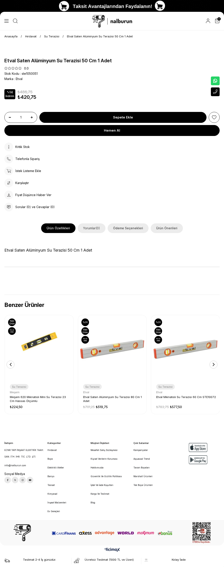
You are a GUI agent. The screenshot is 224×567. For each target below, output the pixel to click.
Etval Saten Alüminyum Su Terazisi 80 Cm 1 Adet (112, 399)
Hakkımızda (97, 467)
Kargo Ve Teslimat (100, 493)
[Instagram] (22, 480)
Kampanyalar (140, 450)
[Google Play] (198, 459)
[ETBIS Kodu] (201, 532)
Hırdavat (52, 450)
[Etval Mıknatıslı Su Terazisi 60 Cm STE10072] (185, 349)
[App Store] (198, 447)
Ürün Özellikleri (58, 228)
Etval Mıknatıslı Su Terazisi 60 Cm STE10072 (186, 397)
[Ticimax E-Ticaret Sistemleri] (112, 550)
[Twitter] (15, 480)
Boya (50, 458)
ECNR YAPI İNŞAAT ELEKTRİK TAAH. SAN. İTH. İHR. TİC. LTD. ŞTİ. (24, 453)
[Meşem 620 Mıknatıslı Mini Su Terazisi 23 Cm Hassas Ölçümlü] (39, 349)
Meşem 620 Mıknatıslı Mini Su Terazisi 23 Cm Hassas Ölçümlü (38, 399)
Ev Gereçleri (53, 511)
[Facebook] (7, 480)
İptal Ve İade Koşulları (102, 485)
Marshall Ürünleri (142, 476)
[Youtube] (30, 480)
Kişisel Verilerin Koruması (104, 458)
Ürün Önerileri (166, 228)
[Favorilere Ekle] (214, 117)
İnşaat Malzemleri (56, 502)
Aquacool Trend (141, 458)
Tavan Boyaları (141, 467)
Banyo (50, 476)
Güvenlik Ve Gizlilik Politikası (106, 476)
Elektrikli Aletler (55, 467)
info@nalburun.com (15, 465)
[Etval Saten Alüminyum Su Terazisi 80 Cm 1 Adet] (112, 349)
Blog (93, 502)
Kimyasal (52, 493)
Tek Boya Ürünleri (143, 485)
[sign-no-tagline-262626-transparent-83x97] (22, 532)
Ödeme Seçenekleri (128, 228)
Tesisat (51, 485)
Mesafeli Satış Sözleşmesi (104, 450)
